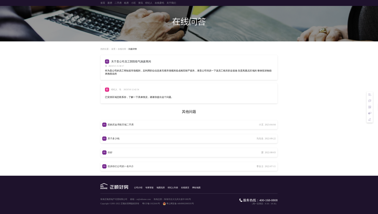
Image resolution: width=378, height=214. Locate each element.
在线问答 (122, 49)
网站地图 (196, 187)
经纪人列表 (173, 187)
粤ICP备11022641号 (151, 203)
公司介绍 (138, 187)
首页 (113, 49)
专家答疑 (149, 187)
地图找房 (161, 187)
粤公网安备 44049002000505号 (180, 203)
